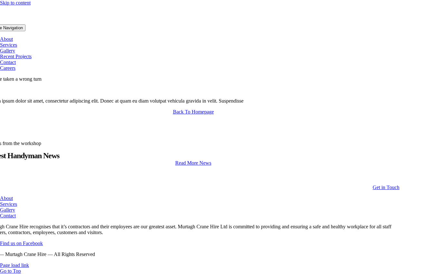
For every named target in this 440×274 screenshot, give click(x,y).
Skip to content (15, 2)
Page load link (14, 265)
